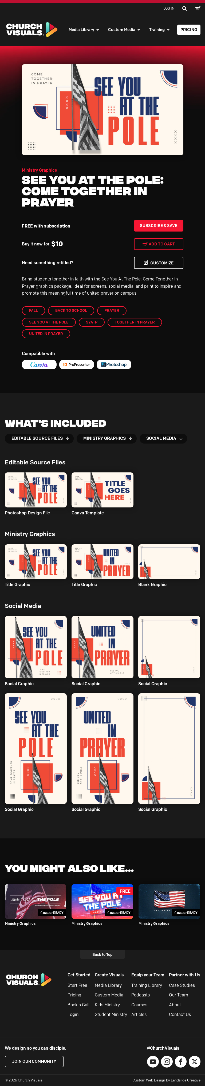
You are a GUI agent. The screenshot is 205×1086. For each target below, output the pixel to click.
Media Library (81, 29)
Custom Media (121, 29)
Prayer (111, 310)
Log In (168, 8)
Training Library (146, 985)
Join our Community (34, 1061)
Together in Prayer (135, 322)
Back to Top (102, 954)
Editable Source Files (37, 438)
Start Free (77, 985)
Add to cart (162, 244)
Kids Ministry (107, 1004)
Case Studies (182, 985)
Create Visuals (109, 974)
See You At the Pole (49, 322)
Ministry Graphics (39, 170)
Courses (139, 1004)
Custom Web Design (148, 1080)
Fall (33, 310)
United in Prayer (46, 333)
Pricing (188, 29)
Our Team (178, 995)
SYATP (91, 322)
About (175, 1004)
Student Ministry (111, 1014)
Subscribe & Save (158, 225)
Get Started (79, 974)
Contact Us (180, 1014)
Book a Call (78, 1004)
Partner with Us (184, 974)
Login (73, 1014)
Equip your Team (147, 974)
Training (157, 29)
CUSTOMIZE (162, 263)
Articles (139, 1014)
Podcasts (140, 995)
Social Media (161, 438)
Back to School (71, 310)
